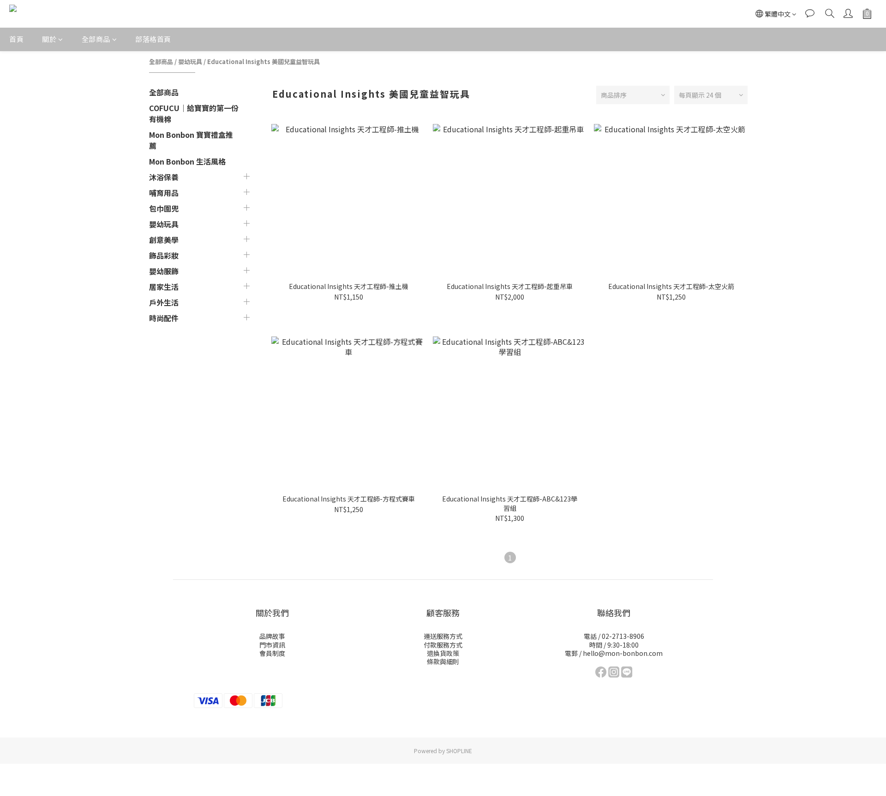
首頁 (16, 39)
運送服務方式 (443, 636)
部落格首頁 (153, 39)
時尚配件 (164, 318)
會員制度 (272, 653)
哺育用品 (164, 192)
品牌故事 (272, 636)
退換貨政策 (443, 653)
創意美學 (164, 239)
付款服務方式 (443, 644)
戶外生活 (164, 302)
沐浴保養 (164, 177)
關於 (49, 39)
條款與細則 (443, 661)
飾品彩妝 (164, 255)
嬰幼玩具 (190, 61)
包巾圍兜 (164, 208)
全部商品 (96, 39)
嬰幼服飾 (164, 271)
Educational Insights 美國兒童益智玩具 (263, 61)
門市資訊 (272, 644)
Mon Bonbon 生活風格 (187, 161)
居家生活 (164, 286)
